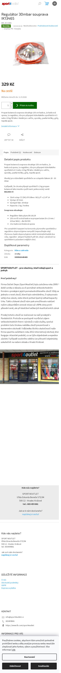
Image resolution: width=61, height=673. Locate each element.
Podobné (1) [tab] (16, 152)
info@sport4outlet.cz (15, 617)
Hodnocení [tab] (27, 152)
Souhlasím (43, 666)
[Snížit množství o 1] (11, 107)
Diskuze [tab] (37, 152)
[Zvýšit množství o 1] (11, 103)
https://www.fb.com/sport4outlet (20, 625)
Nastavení (29, 657)
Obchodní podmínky (9, 582)
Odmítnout (15, 666)
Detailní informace (9, 126)
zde (13, 649)
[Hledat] (40, 3)
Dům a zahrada (21, 250)
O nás (3, 580)
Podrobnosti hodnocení (48, 26)
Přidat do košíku (27, 105)
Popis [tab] (6, 152)
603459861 (10, 621)
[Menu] (54, 3)
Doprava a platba (8, 588)
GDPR (3, 585)
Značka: (12, 28)
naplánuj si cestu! (30, 514)
